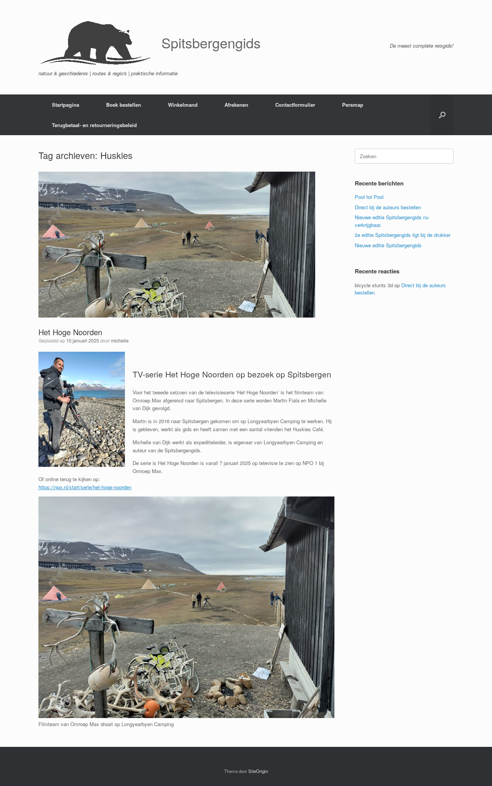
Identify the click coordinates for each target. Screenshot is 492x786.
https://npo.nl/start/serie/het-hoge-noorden (84, 487)
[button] (442, 114)
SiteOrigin (258, 771)
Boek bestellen (123, 104)
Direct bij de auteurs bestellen (388, 207)
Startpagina (65, 104)
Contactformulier (295, 104)
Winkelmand (183, 104)
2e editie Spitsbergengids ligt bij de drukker (402, 234)
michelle (120, 340)
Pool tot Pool (369, 196)
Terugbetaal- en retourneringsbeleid (94, 125)
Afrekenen (236, 104)
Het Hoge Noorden (70, 332)
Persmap (352, 104)
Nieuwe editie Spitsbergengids (388, 245)
